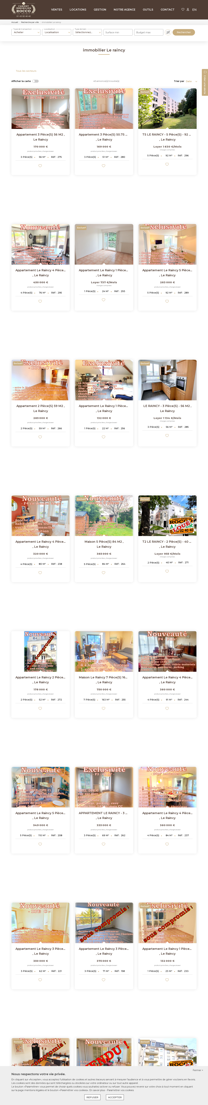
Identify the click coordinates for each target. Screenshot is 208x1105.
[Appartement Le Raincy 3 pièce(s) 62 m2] (40, 923)
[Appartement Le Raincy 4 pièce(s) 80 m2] (40, 1058)
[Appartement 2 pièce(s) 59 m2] (40, 380)
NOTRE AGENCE (124, 9)
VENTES (56, 9)
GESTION (100, 9)
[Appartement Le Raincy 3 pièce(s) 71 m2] (104, 923)
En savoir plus (97, 1090)
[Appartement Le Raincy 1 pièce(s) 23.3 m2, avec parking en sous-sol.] (167, 923)
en (194, 10)
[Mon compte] (188, 9)
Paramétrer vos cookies (120, 1090)
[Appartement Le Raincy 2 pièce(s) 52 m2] (40, 651)
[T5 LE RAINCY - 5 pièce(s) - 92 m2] (167, 108)
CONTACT (168, 9)
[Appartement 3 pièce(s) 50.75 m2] (104, 108)
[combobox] (26, 32)
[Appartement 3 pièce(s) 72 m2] (167, 1058)
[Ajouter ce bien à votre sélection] (41, 166)
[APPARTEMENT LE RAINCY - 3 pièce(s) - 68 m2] (104, 787)
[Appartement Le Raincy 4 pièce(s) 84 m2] (167, 787)
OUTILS (148, 9)
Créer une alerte (204, 84)
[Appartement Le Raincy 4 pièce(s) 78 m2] (40, 244)
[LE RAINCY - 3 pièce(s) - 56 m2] (167, 380)
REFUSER (92, 1097)
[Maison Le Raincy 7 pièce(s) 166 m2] (104, 651)
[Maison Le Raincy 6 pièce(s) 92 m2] (104, 1058)
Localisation (49, 29)
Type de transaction (22, 29)
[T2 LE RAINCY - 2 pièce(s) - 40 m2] (167, 515)
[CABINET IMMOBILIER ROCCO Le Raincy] (23, 10)
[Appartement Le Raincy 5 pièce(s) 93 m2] (167, 244)
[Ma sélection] (183, 9)
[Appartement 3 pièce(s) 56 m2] (40, 108)
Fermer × (198, 1070)
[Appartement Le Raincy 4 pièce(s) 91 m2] (167, 651)
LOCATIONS (78, 9)
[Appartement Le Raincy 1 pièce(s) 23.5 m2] (104, 244)
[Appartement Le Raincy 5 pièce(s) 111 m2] (40, 787)
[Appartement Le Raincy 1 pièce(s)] (104, 380)
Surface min (112, 32)
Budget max (143, 32)
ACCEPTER (115, 1097)
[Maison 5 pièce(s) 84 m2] (104, 515)
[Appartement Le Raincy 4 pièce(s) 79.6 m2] (40, 515)
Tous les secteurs (26, 70)
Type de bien (80, 29)
